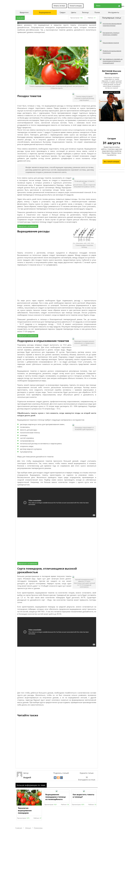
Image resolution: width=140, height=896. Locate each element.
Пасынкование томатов (111, 43)
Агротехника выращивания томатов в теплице (112, 25)
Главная (18, 828)
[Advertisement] (56, 40)
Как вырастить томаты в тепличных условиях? (111, 34)
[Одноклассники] (58, 777)
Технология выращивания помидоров (25, 810)
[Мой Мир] (61, 777)
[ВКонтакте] (55, 777)
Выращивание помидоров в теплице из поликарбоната (55, 797)
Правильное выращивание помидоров (112, 52)
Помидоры (38, 828)
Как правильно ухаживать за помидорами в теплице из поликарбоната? (112, 61)
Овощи (28, 828)
